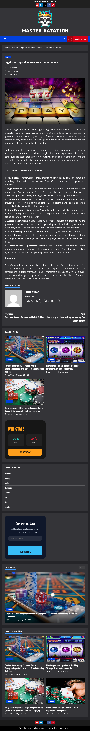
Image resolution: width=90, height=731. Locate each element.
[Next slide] (83, 567)
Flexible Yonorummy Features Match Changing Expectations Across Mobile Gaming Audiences (24, 368)
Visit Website (32, 301)
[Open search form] (65, 39)
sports (7, 506)
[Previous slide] (80, 567)
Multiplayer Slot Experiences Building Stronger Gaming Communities (62, 367)
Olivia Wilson (12, 68)
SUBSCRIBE (25, 552)
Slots (7, 502)
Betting (7, 478)
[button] (4, 39)
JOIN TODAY (25, 452)
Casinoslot (48, 156)
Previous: (24, 315)
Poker (7, 497)
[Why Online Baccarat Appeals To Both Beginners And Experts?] (65, 691)
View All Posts (51, 301)
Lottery (7, 492)
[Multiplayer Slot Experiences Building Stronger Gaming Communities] (65, 349)
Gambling (8, 487)
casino (8, 57)
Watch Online (80, 39)
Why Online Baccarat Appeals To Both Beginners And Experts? (62, 709)
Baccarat (8, 473)
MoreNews (53, 728)
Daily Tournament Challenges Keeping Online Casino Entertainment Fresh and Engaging (24, 409)
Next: (66, 317)
